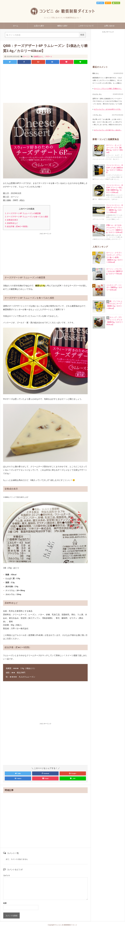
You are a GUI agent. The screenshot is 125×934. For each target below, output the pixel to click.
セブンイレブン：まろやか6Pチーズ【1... (107, 109)
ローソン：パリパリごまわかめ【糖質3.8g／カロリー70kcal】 (114, 271)
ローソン (26, 56)
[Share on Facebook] (24, 62)
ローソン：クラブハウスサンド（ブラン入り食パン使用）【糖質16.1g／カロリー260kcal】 (114, 257)
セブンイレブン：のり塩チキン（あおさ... (107, 130)
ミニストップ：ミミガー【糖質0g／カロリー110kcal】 (114, 287)
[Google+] (38, 62)
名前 (5, 903)
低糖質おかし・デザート (42, 56)
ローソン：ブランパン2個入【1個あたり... (108, 88)
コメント (6, 875)
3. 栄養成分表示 (11, 220)
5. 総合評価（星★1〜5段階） (17, 226)
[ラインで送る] (81, 62)
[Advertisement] (45, 83)
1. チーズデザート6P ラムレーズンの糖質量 (23, 213)
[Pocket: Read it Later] (66, 62)
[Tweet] (10, 62)
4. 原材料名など (11, 223)
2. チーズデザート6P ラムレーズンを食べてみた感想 (26, 217)
